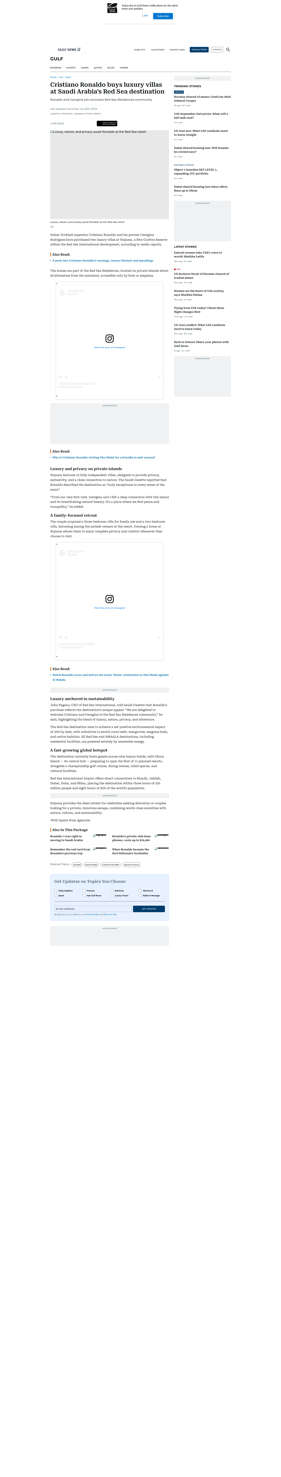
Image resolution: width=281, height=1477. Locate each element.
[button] (52, 49)
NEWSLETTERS (199, 49)
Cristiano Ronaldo (110, 864)
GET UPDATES (149, 909)
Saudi (68, 77)
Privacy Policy (92, 914)
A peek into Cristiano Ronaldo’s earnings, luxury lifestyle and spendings (103, 260)
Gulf (61, 77)
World (53, 77)
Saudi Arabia (91, 864)
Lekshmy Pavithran (61, 113)
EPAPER (217, 49)
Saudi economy (131, 864)
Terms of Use (110, 914)
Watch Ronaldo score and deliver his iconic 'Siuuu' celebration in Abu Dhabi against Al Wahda (111, 677)
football (77, 864)
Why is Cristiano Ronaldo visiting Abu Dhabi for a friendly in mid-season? (104, 457)
